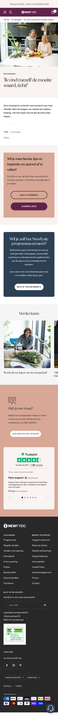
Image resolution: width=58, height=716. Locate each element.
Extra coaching (10, 561)
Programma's (10, 540)
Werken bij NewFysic (41, 550)
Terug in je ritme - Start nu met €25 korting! (29, 4)
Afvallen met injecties (13, 550)
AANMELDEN (29, 206)
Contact (35, 583)
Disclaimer (9, 583)
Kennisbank (9, 556)
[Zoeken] (10, 12)
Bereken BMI (10, 572)
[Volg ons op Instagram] (13, 665)
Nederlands (32, 677)
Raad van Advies (39, 545)
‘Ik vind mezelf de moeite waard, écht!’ (38, 19)
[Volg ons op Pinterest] (20, 665)
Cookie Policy (38, 567)
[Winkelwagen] (52, 12)
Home (6, 19)
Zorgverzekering (39, 556)
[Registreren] (44, 605)
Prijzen (7, 567)
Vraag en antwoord (41, 540)
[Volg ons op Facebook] (7, 665)
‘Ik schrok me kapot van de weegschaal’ (25, 372)
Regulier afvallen (11, 545)
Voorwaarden (38, 561)
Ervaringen (17, 19)
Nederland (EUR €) (13, 677)
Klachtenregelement (41, 572)
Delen (6, 137)
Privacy (35, 577)
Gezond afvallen (11, 577)
